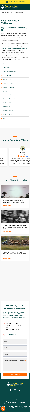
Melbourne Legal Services (8, 14)
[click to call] (3, 408)
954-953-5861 (11, 335)
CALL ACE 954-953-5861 (17, 2)
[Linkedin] (19, 390)
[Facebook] (10, 390)
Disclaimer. (13, 408)
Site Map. (27, 408)
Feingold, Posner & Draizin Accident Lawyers (12, 12)
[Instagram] (15, 390)
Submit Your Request (15, 374)
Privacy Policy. (20, 408)
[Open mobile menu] (25, 7)
